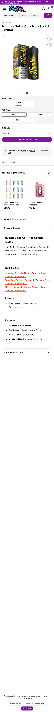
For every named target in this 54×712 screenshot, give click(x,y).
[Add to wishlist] (49, 38)
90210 (32, 150)
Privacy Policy (30, 698)
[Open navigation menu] (5, 9)
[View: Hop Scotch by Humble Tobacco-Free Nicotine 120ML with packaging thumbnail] (27, 92)
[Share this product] (49, 44)
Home (8, 22)
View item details (9, 162)
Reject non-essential (35, 703)
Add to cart (27, 139)
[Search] (48, 15)
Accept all (27, 708)
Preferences (15, 703)
